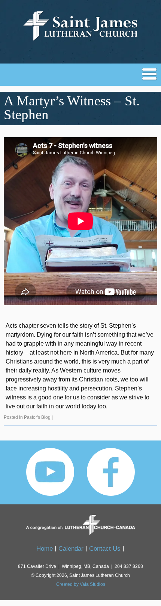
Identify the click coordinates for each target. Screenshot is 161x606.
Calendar (70, 548)
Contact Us (105, 548)
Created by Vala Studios (80, 584)
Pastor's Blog (37, 417)
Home (44, 548)
